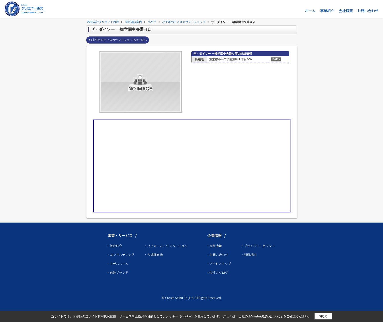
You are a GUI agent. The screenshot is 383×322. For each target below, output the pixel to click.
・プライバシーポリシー (258, 246)
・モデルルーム (117, 263)
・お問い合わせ (217, 254)
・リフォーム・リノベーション (166, 246)
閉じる (323, 316)
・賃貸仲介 (114, 246)
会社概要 (346, 10)
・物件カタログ (217, 272)
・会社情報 (214, 246)
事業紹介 (327, 10)
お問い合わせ (368, 10)
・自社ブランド (117, 272)
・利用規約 (248, 254)
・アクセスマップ (218, 263)
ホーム (310, 10)
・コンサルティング (120, 254)
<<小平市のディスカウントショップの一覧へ (117, 40)
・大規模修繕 (153, 254)
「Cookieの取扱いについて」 (265, 316)
